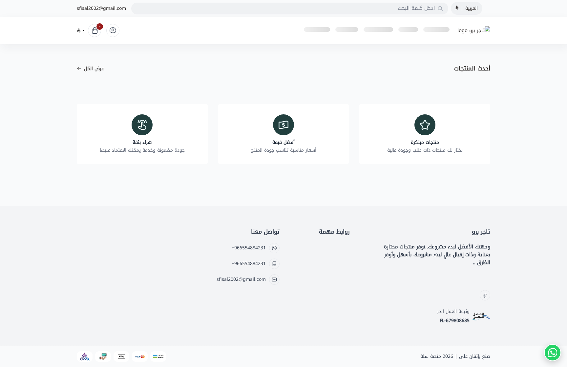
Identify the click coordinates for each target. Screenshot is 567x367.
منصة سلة (430, 356)
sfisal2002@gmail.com (101, 8)
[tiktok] (485, 295)
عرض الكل (94, 69)
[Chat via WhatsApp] (552, 352)
